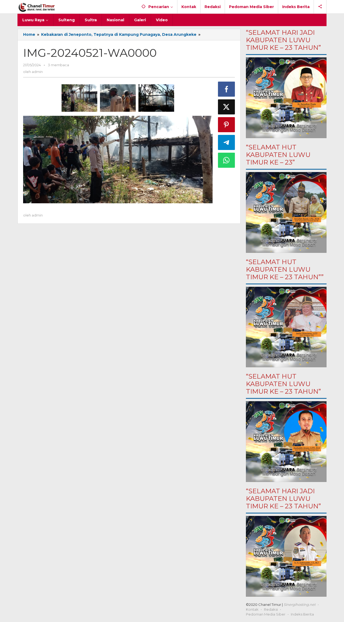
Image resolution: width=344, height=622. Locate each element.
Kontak (252, 609)
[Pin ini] (226, 124)
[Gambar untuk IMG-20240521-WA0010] (156, 98)
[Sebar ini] (226, 89)
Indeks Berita (302, 614)
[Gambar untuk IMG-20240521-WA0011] (118, 98)
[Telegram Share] (226, 142)
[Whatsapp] (226, 160)
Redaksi (271, 609)
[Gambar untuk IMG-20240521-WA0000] (79, 98)
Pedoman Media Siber (265, 614)
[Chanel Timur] (36, 6)
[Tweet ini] (226, 106)
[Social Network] (320, 6)
